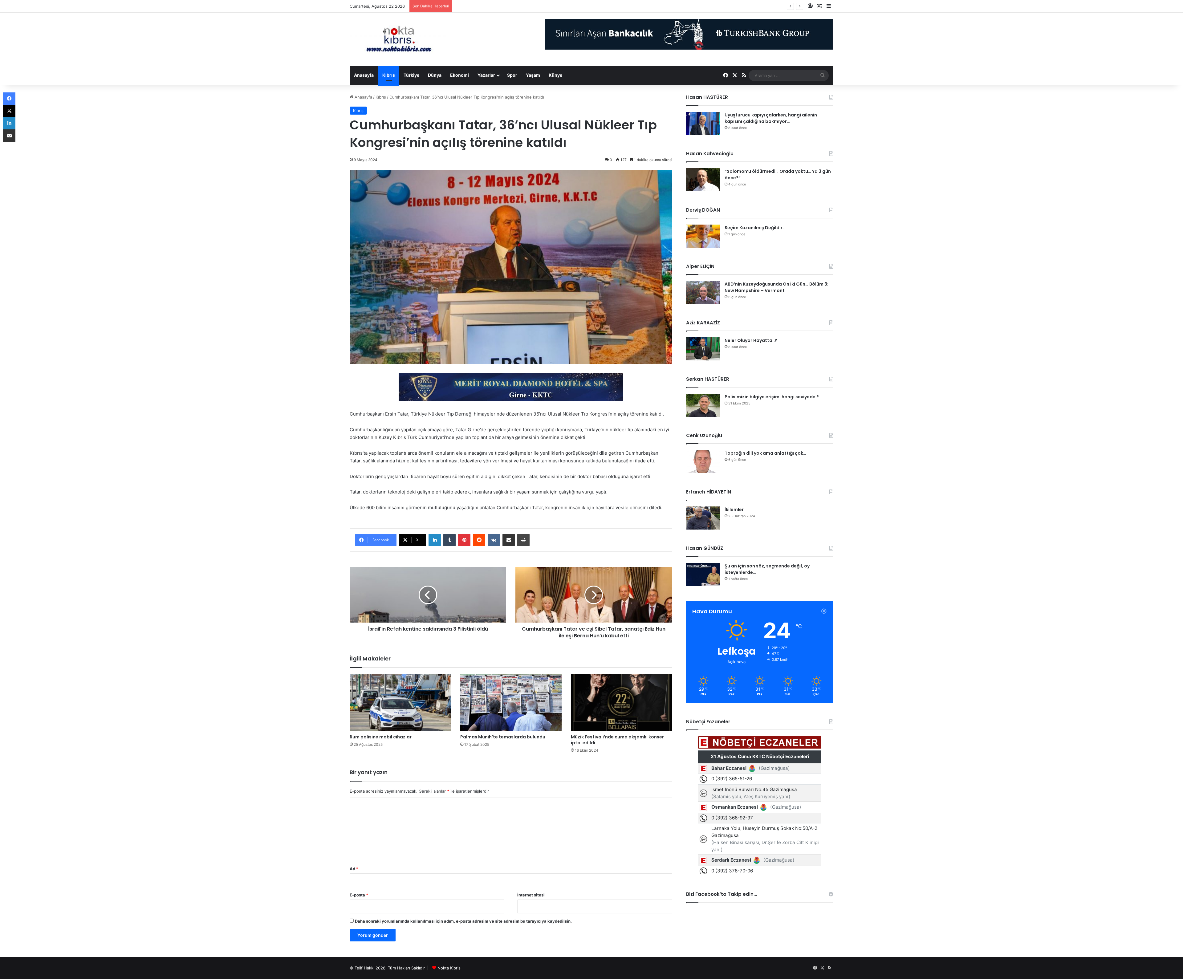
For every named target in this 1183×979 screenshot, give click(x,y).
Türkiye (411, 75)
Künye (555, 75)
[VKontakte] (494, 540)
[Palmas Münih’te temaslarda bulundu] (511, 702)
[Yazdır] (523, 540)
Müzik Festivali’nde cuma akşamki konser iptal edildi (617, 740)
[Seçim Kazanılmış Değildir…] (703, 236)
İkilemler (734, 509)
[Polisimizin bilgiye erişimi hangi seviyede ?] (703, 405)
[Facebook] (9, 98)
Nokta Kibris (449, 967)
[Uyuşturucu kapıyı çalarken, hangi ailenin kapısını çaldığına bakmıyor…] (703, 123)
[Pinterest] (464, 540)
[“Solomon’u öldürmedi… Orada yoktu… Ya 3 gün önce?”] (703, 179)
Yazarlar (486, 75)
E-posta (359, 894)
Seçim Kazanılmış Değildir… (755, 228)
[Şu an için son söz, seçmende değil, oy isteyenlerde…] (703, 574)
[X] (9, 111)
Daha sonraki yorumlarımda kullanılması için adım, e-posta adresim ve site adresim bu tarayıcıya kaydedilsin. (463, 921)
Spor (512, 75)
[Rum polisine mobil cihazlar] (400, 702)
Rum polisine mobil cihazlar (381, 737)
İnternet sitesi (531, 894)
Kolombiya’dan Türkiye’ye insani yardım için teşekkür (504, 6)
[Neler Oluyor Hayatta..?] (703, 348)
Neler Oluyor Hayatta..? (751, 340)
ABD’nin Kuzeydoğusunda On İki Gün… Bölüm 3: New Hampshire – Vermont (776, 287)
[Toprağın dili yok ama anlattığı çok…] (703, 461)
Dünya (434, 75)
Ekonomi (459, 75)
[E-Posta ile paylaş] (508, 540)
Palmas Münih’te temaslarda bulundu (502, 737)
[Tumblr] (449, 540)
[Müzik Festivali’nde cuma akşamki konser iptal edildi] (621, 702)
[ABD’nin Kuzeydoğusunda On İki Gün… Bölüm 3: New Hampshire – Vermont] (703, 292)
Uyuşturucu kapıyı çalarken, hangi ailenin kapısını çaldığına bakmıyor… (771, 118)
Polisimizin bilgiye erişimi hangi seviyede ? (772, 397)
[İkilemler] (703, 518)
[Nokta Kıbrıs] (399, 39)
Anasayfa (364, 75)
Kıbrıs (388, 75)
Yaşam (533, 75)
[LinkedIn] (435, 540)
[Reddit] (479, 540)
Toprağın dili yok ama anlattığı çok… (765, 453)
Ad (354, 868)
